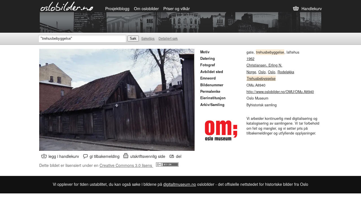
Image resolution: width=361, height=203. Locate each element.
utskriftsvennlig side (147, 156)
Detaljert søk (168, 38)
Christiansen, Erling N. (264, 65)
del (178, 156)
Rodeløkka (286, 71)
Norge (251, 71)
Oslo (262, 71)
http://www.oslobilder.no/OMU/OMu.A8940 (280, 91)
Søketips (148, 38)
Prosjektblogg (117, 8)
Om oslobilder (146, 8)
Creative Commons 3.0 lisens (126, 165)
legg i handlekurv (64, 156)
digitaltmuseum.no (179, 184)
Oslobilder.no (67, 6)
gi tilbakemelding (105, 156)
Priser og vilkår (176, 8)
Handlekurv (311, 8)
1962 (250, 58)
